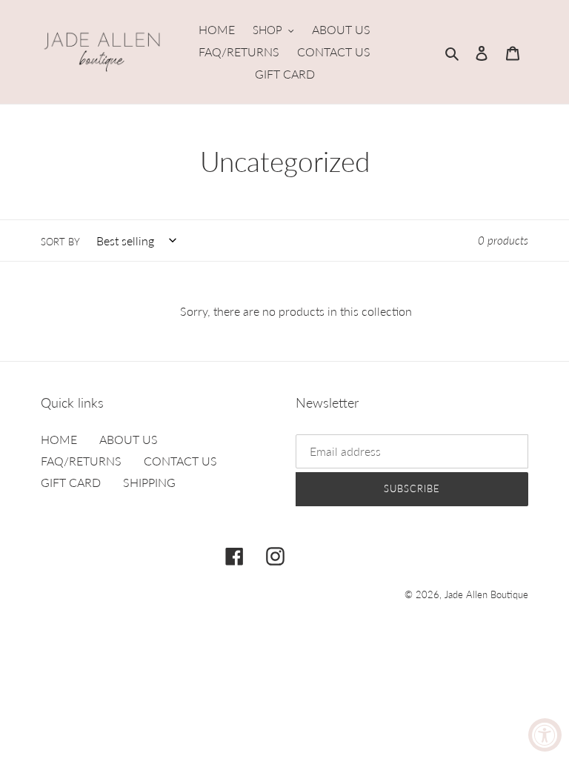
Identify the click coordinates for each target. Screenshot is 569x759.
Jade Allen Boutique (486, 594)
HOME (59, 439)
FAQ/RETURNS (81, 461)
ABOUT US (128, 439)
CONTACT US (180, 461)
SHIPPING (149, 482)
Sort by (60, 242)
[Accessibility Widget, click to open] (545, 735)
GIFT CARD (71, 482)
